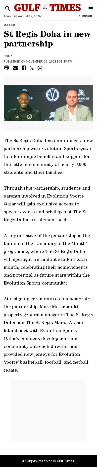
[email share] (15, 68)
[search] (7, 8)
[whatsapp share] (40, 68)
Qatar (9, 25)
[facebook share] (24, 68)
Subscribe (86, 16)
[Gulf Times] (47, 12)
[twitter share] (32, 68)
